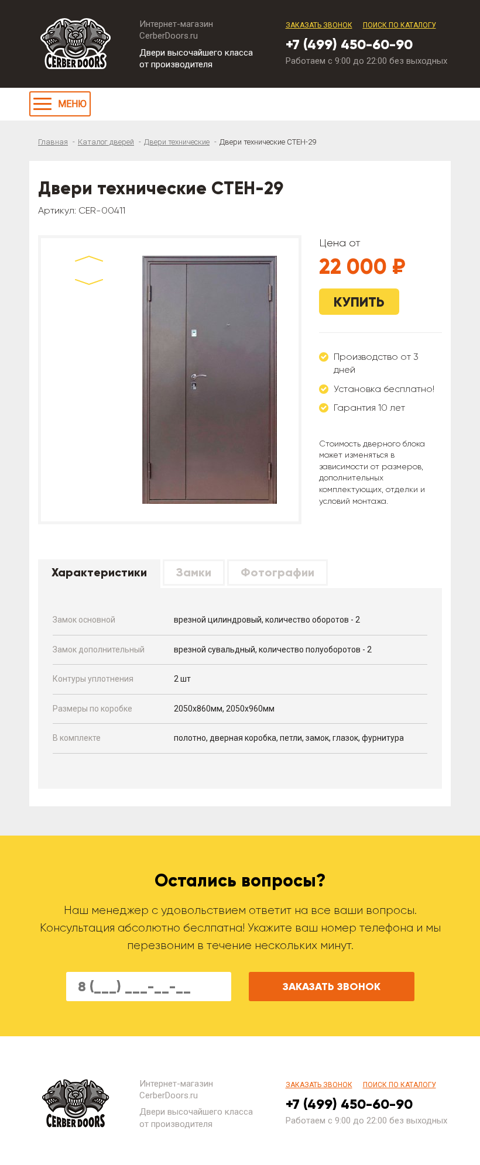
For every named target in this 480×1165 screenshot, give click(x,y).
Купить (359, 301)
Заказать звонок (319, 25)
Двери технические (177, 142)
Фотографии (277, 572)
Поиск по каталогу (399, 25)
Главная (53, 142)
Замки (193, 572)
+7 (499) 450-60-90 (349, 44)
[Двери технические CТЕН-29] (209, 380)
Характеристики (99, 572)
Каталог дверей (106, 142)
